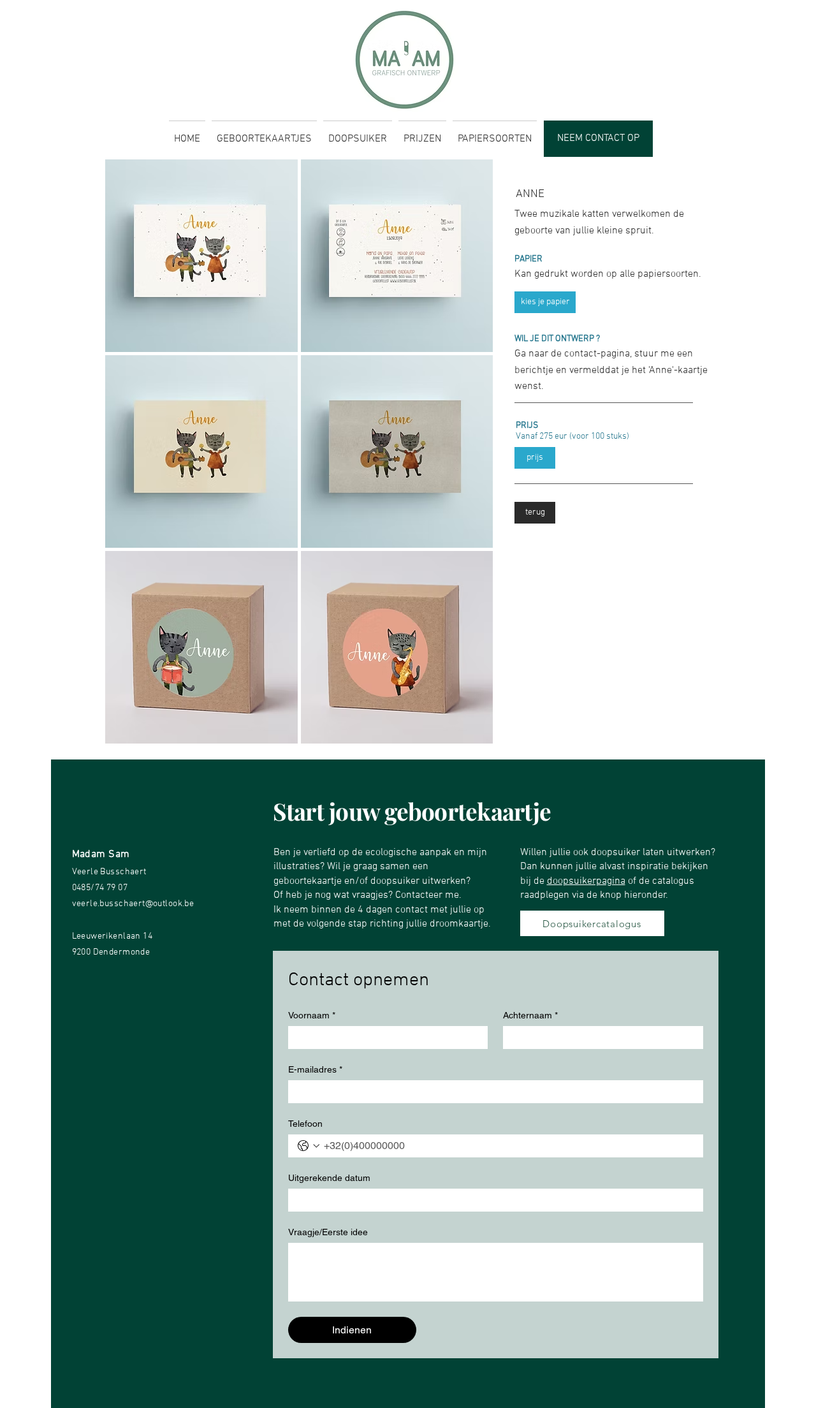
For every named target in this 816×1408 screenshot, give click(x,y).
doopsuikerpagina (586, 881)
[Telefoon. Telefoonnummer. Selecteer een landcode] (308, 1146)
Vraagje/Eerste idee (328, 1232)
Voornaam (311, 1015)
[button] (201, 255)
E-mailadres (315, 1069)
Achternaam (530, 1015)
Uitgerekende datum (329, 1178)
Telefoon (305, 1123)
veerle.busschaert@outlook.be (133, 903)
